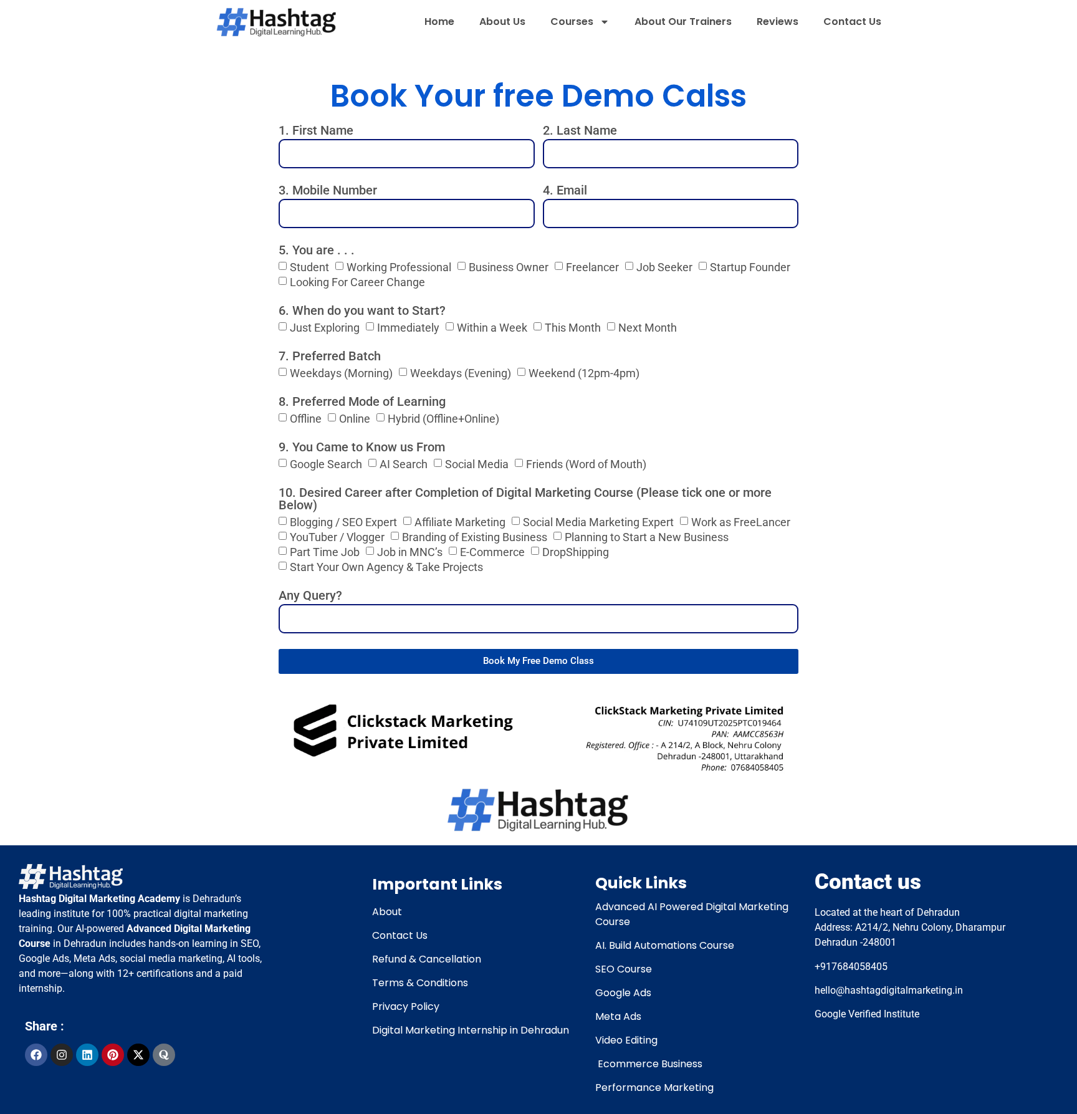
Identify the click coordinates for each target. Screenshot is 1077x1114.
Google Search (326, 463)
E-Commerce (492, 551)
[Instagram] (61, 1055)
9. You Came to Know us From (362, 447)
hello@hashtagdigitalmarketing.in (890, 990)
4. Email (565, 191)
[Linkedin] (87, 1055)
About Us (502, 21)
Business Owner (508, 266)
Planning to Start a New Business (647, 536)
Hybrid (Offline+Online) (443, 418)
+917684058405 (851, 966)
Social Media (477, 463)
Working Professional (399, 266)
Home (439, 21)
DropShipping (575, 551)
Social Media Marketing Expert (598, 521)
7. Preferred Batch (330, 356)
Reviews (777, 21)
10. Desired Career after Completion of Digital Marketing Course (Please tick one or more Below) (525, 499)
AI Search (404, 463)
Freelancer (592, 266)
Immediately (408, 327)
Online (354, 418)
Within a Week (492, 327)
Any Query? (310, 596)
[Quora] (164, 1055)
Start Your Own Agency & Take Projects (386, 566)
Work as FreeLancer (740, 521)
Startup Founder (750, 266)
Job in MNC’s (410, 551)
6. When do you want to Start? (362, 311)
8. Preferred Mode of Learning (362, 402)
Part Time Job (325, 551)
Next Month (647, 327)
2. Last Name (580, 131)
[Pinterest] (113, 1055)
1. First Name (316, 131)
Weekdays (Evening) (460, 372)
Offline (306, 418)
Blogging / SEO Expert (343, 521)
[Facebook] (36, 1055)
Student (309, 266)
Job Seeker (664, 266)
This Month (573, 327)
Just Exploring (325, 327)
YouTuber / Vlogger (337, 536)
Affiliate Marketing (459, 521)
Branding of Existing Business (474, 536)
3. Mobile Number (328, 191)
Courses (571, 21)
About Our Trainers (683, 21)
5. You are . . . (317, 250)
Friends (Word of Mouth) (586, 463)
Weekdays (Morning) (341, 372)
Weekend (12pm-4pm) (584, 372)
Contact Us (852, 21)
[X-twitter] (138, 1055)
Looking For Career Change (357, 281)
